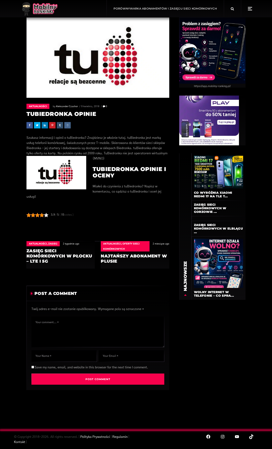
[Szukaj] (232, 8)
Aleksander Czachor (67, 106)
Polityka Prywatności (95, 436)
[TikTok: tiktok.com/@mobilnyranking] (251, 436)
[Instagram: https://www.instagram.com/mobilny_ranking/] (222, 436)
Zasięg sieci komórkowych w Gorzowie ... (210, 208)
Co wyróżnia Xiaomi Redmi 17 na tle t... (213, 194)
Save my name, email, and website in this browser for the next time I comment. (91, 367)
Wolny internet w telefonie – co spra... (214, 293)
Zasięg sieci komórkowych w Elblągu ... (218, 228)
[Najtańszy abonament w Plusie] (135, 255)
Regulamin (120, 436)
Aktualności (38, 106)
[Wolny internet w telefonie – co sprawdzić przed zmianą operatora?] (218, 263)
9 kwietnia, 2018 (90, 106)
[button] (250, 8)
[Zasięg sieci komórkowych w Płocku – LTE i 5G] (60, 255)
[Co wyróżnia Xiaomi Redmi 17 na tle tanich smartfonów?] (218, 172)
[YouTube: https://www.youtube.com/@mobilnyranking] (237, 436)
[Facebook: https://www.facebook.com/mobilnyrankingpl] (208, 436)
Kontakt (19, 442)
